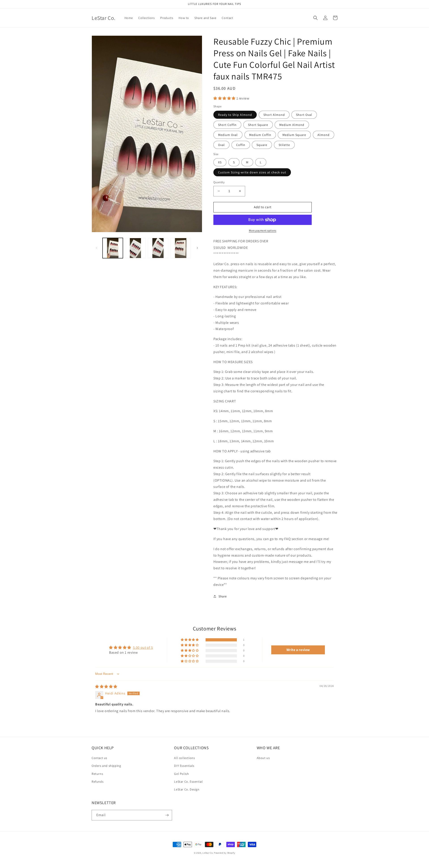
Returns (97, 774)
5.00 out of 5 (143, 647)
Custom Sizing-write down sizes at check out (252, 172)
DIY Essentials (184, 766)
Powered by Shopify (224, 852)
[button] (315, 18)
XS (220, 162)
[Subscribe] (167, 815)
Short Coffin (227, 125)
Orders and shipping (106, 766)
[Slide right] (197, 248)
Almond (324, 135)
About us (263, 758)
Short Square (258, 125)
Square (262, 145)
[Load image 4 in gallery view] (180, 248)
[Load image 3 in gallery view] (158, 248)
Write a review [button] (298, 649)
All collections (184, 758)
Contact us (99, 758)
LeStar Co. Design (186, 789)
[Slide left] (96, 248)
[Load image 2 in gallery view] (135, 248)
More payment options (262, 230)
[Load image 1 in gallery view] (113, 248)
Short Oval (304, 115)
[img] (106, 686)
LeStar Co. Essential (188, 782)
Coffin (240, 145)
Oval (221, 145)
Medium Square (294, 135)
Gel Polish (181, 774)
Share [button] (223, 596)
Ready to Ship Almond (235, 115)
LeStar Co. (207, 852)
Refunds (97, 782)
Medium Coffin (260, 135)
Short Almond (274, 115)
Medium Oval (228, 135)
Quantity (219, 182)
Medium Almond (291, 125)
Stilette (284, 145)
